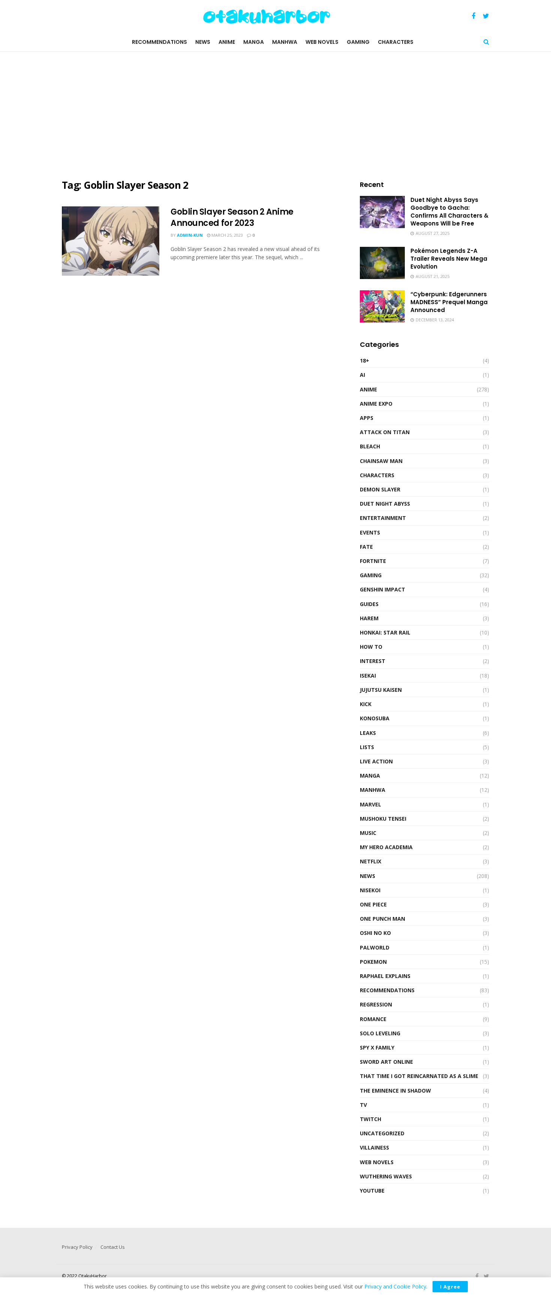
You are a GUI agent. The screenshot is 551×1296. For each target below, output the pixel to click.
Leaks (368, 732)
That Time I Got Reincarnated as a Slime (419, 1076)
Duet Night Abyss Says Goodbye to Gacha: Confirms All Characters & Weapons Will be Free (449, 211)
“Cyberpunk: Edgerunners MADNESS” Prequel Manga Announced (449, 302)
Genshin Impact (382, 589)
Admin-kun (190, 235)
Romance (373, 1019)
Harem (369, 618)
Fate (366, 546)
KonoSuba (374, 718)
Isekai (368, 675)
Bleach (370, 446)
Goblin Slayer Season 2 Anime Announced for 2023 (232, 217)
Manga (253, 42)
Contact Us (112, 1247)
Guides (369, 604)
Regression (376, 1004)
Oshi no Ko (375, 932)
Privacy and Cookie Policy (395, 1286)
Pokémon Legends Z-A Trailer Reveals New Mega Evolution (448, 258)
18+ (364, 360)
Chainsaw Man (381, 460)
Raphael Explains (385, 975)
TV (363, 1104)
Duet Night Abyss (385, 503)
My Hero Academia (386, 847)
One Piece (373, 904)
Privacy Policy (77, 1247)
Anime (227, 42)
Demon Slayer (380, 489)
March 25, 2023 (226, 235)
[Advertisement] (275, 115)
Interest (372, 660)
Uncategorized (382, 1133)
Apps (366, 417)
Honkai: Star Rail (385, 632)
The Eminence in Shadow (395, 1090)
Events (370, 532)
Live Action (376, 761)
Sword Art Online (386, 1061)
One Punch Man (382, 918)
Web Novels (321, 42)
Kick (365, 704)
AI (362, 374)
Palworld (374, 947)
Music (368, 832)
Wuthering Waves (386, 1176)
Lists (367, 747)
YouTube (372, 1190)
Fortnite (373, 560)
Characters (395, 42)
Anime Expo (376, 403)
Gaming (358, 42)
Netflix (370, 861)
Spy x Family (377, 1047)
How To (371, 646)
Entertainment (383, 517)
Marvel (370, 804)
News (202, 42)
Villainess (374, 1147)
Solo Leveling (380, 1033)
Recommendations (159, 42)
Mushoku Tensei (383, 818)
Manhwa (284, 42)
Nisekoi (370, 890)
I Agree (450, 1286)
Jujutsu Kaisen (381, 689)
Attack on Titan (385, 432)
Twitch (370, 1119)
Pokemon (373, 961)
